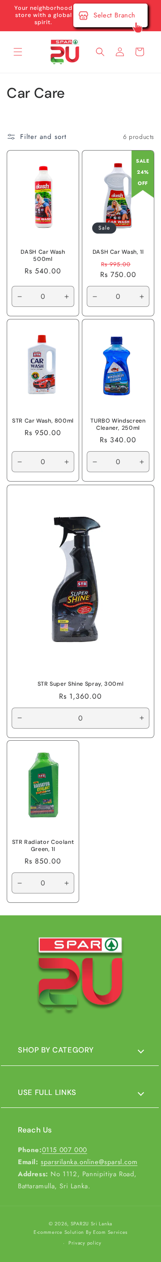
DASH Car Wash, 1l (118, 252)
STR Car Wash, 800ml (43, 420)
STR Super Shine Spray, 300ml (81, 684)
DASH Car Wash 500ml (43, 255)
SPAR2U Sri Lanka (91, 1223)
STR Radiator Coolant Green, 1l (43, 846)
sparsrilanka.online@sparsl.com (89, 1162)
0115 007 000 (64, 1150)
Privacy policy (85, 1242)
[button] (18, 52)
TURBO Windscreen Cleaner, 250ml (117, 424)
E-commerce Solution (59, 1232)
